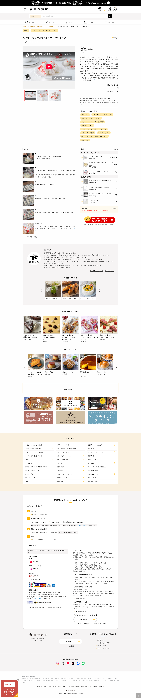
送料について (44, 522)
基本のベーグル (101, 372)
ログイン (34, 515)
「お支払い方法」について (53, 608)
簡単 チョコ (85, 140)
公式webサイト (109, 271)
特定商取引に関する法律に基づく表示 (80, 687)
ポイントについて (56, 522)
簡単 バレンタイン (103, 133)
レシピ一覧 (51, 687)
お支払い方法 (53, 532)
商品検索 (43, 687)
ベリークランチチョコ (107, 337)
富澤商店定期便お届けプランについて (74, 522)
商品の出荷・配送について (39, 532)
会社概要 (71, 646)
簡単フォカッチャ (67, 372)
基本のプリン (49, 372)
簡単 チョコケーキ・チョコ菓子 (91, 118)
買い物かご (35, 522)
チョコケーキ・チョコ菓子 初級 (102, 115)
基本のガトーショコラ (30, 337)
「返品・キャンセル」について (84, 598)
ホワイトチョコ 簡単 (87, 133)
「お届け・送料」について (36, 608)
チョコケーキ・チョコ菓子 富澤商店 (92, 122)
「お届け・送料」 (82, 525)
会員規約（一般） (102, 645)
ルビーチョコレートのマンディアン (89, 338)
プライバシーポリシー (103, 648)
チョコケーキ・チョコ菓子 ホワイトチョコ (94, 136)
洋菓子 (26, 30)
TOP (38, 687)
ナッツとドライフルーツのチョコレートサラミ (70, 338)
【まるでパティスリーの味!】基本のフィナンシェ (36, 373)
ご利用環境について (80, 611)
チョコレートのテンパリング (51, 338)
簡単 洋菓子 (85, 115)
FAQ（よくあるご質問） (104, 643)
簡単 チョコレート (87, 125)
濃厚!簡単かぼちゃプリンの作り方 (88, 373)
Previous (41, 290)
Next (99, 290)
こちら (93, 80)
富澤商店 (91, 49)
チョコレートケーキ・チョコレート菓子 (44, 30)
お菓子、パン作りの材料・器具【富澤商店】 (34, 26)
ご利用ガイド (101, 640)
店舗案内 (94, 687)
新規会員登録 (43, 515)
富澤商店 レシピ (53, 26)
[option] (49, 67)
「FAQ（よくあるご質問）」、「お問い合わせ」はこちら (91, 624)
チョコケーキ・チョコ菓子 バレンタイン (93, 129)
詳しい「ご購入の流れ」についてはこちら (44, 539)
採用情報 (101, 687)
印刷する (115, 38)
